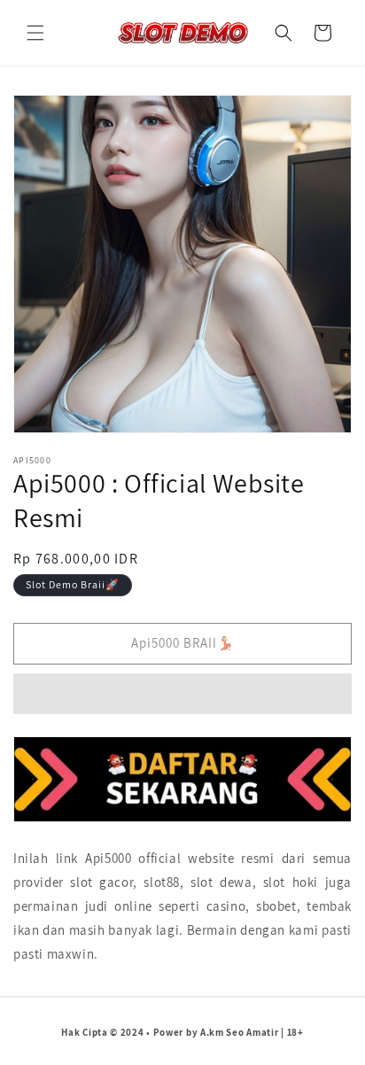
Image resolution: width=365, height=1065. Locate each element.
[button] (35, 32)
